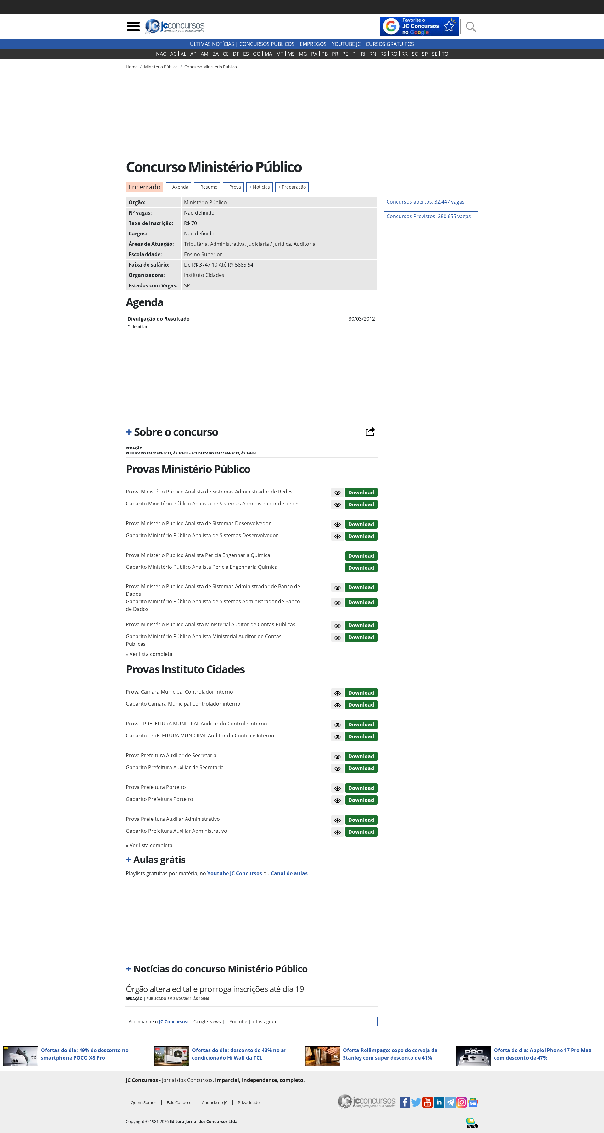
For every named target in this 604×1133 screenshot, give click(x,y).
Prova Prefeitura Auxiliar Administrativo (173, 818)
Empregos (313, 44)
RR (404, 53)
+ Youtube (236, 1021)
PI (354, 53)
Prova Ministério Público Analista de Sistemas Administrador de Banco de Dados (213, 590)
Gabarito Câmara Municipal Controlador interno (183, 703)
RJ (363, 53)
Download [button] (361, 492)
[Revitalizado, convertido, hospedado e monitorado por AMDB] (472, 1122)
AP (193, 53)
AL (183, 53)
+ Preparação (292, 187)
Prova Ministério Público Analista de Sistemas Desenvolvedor (198, 523)
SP (425, 53)
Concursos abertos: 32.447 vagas (426, 201)
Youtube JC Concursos (234, 873)
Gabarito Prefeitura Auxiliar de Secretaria (175, 767)
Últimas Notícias (212, 44)
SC (415, 53)
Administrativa (227, 243)
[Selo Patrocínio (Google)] (419, 25)
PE (345, 53)
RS (383, 53)
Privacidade (249, 1102)
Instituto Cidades (204, 275)
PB (325, 53)
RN (372, 53)
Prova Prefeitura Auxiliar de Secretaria (171, 755)
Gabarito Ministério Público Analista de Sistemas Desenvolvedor (202, 535)
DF (236, 53)
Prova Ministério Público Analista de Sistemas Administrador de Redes (209, 491)
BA (215, 53)
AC (173, 53)
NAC (161, 53)
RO (393, 53)
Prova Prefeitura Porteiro (156, 787)
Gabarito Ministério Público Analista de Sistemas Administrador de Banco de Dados (213, 605)
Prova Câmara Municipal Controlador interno (179, 691)
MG (303, 53)
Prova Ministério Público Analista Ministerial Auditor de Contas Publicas (210, 624)
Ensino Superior (203, 254)
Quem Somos (143, 1102)
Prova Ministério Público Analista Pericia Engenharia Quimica (198, 555)
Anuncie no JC (214, 1102)
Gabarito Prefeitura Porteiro (159, 799)
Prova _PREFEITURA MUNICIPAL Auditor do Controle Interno (196, 723)
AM (204, 53)
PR (335, 53)
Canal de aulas (289, 873)
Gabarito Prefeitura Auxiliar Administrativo (176, 830)
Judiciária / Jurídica (269, 243)
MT (279, 53)
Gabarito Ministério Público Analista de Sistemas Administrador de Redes (213, 503)
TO (445, 53)
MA (268, 53)
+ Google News (205, 1021)
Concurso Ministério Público (210, 67)
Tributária (196, 243)
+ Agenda (178, 187)
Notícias (259, 187)
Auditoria (305, 243)
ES (246, 53)
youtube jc (346, 44)
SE (435, 53)
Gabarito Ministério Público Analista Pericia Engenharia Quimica (201, 566)
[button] (337, 492)
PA (314, 53)
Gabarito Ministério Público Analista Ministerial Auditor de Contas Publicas (204, 640)
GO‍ (256, 53)
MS (291, 53)
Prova (233, 187)
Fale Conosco (179, 1102)
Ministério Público (205, 202)
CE (226, 53)
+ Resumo (207, 187)
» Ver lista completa (149, 654)
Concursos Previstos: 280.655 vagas (429, 216)
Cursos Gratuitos (390, 44)
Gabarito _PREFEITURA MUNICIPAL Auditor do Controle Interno (200, 735)
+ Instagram (264, 1021)
